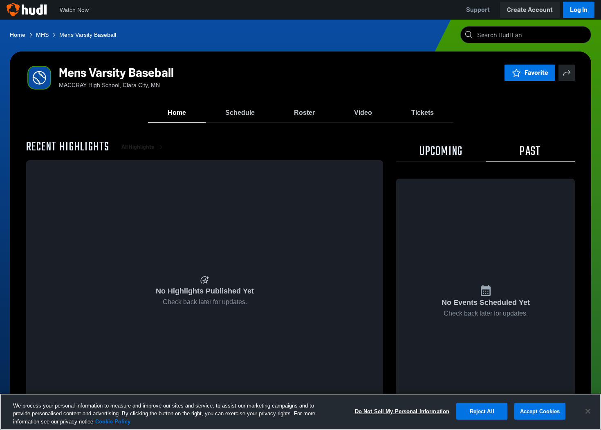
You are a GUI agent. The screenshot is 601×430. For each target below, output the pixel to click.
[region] (300, 412)
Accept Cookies (540, 411)
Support (478, 9)
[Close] (588, 411)
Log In (579, 9)
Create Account (530, 9)
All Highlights (137, 147)
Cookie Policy (112, 422)
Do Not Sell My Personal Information (402, 411)
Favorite (536, 72)
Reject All (482, 411)
